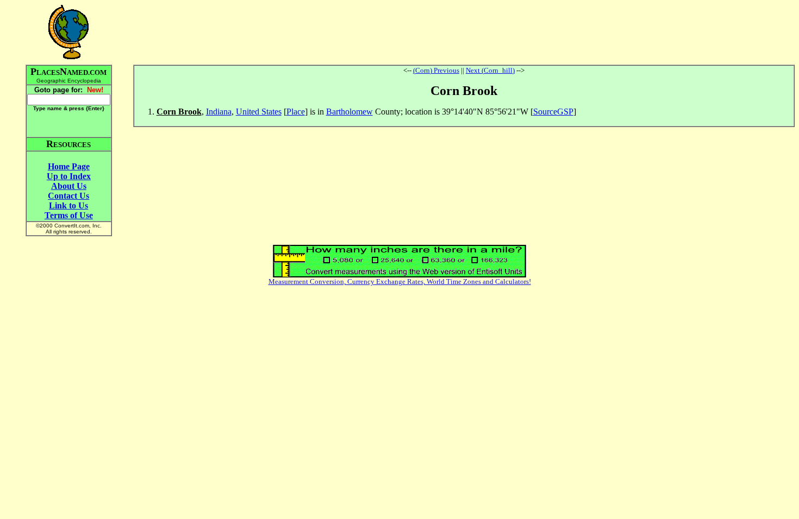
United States (259, 111)
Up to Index (69, 176)
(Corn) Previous (436, 70)
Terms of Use (69, 215)
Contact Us (68, 195)
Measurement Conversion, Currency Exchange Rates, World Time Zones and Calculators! (400, 281)
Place (295, 111)
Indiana (219, 111)
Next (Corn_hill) (490, 70)
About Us (68, 186)
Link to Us (68, 205)
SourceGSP (553, 111)
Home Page (69, 166)
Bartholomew (349, 111)
